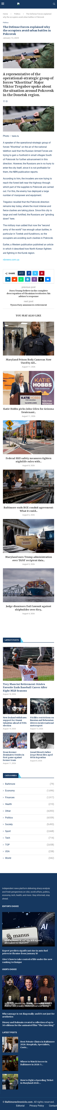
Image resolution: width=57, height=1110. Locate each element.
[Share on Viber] (34, 279)
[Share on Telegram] (27, 279)
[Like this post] (22, 273)
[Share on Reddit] (14, 279)
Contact (53, 1105)
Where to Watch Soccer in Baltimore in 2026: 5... (33, 1063)
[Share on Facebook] (29, 273)
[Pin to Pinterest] (41, 273)
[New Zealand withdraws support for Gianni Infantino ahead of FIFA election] (15, 706)
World (29, 858)
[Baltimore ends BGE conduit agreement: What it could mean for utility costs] (28, 486)
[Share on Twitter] (35, 273)
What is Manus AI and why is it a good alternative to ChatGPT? (23, 941)
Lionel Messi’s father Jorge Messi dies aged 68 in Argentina (41, 755)
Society (29, 824)
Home (5, 14)
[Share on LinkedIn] (8, 279)
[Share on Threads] (41, 279)
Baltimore (29, 784)
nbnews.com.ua (11, 259)
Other (29, 811)
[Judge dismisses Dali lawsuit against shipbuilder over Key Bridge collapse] (28, 585)
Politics (17, 14)
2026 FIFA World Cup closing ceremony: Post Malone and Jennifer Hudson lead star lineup (27, 1004)
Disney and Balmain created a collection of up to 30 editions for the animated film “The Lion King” (28, 1024)
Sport (29, 831)
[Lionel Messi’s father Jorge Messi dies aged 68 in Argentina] (42, 741)
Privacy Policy (37, 1105)
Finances (29, 797)
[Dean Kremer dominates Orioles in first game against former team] (15, 741)
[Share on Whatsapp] (21, 279)
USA (29, 851)
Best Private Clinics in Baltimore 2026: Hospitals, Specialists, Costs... (37, 1044)
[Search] (54, 4)
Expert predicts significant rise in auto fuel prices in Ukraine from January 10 (25, 952)
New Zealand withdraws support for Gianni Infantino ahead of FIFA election (15, 721)
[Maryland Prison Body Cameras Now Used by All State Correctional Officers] (28, 339)
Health (29, 804)
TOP (29, 844)
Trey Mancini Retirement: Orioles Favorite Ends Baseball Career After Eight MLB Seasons (25, 687)
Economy (29, 790)
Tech (29, 837)
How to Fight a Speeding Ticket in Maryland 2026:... (36, 1081)
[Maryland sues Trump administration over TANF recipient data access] (28, 536)
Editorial (20, 1105)
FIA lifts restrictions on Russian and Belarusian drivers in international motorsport (42, 721)
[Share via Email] (48, 279)
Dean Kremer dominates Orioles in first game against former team (13, 756)
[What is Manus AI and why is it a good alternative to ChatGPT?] (28, 929)
